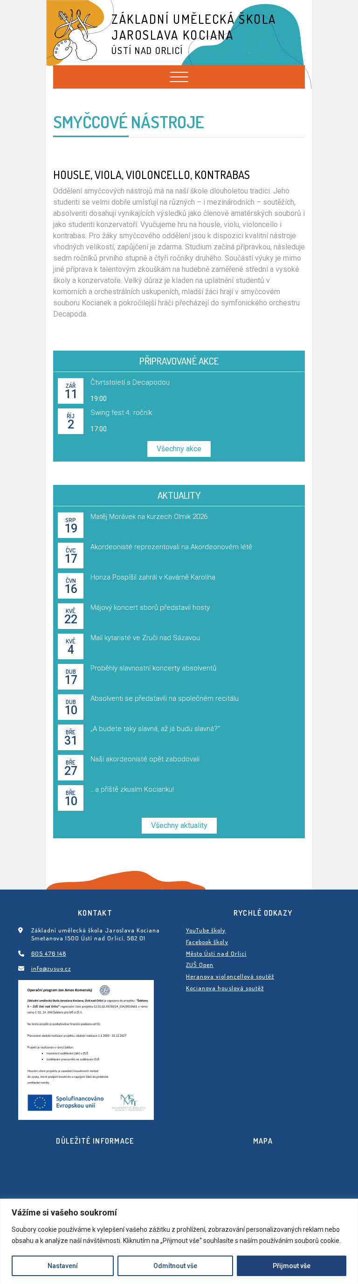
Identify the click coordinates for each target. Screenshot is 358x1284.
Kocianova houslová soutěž (225, 988)
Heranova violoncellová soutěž (230, 976)
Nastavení (63, 1266)
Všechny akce (179, 448)
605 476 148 (48, 953)
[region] (179, 1241)
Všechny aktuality (179, 825)
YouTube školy (206, 930)
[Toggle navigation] (179, 77)
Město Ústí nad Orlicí (216, 953)
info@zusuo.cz (51, 968)
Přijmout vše (291, 1266)
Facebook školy (207, 942)
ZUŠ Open (199, 964)
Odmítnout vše (175, 1266)
